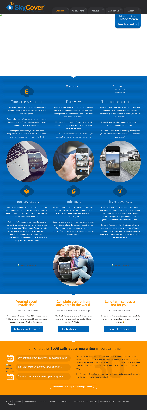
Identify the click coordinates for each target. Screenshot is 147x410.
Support (52, 401)
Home (8, 401)
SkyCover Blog (123, 401)
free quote (124, 24)
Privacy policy (92, 401)
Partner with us (64, 401)
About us (17, 401)
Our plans (42, 401)
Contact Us (12, 404)
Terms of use (78, 401)
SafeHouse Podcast (107, 401)
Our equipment (30, 401)
